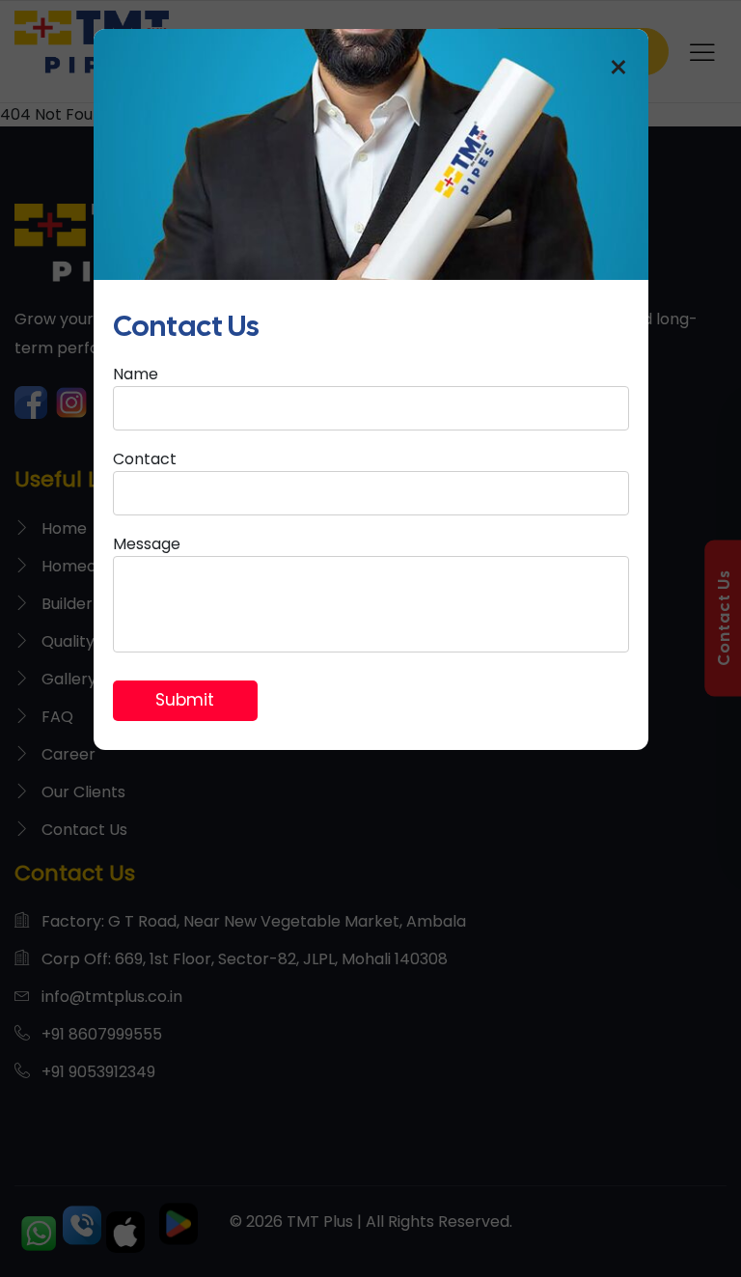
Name (135, 374)
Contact (145, 459)
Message (146, 544)
